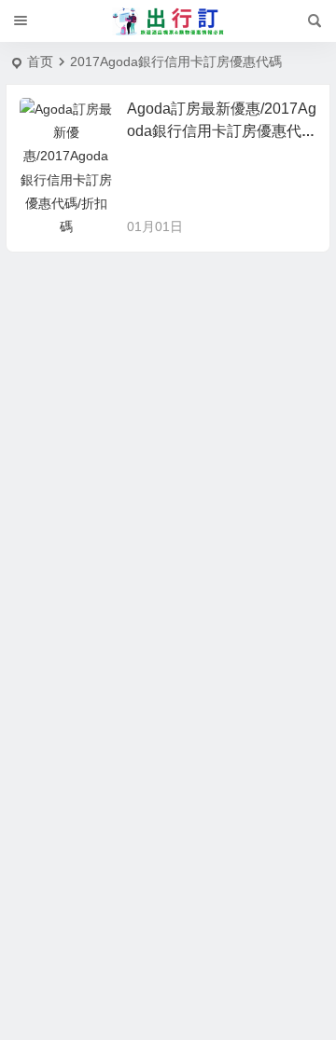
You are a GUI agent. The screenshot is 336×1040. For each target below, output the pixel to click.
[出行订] (168, 21)
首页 (40, 61)
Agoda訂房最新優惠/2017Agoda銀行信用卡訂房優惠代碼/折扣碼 (221, 131)
